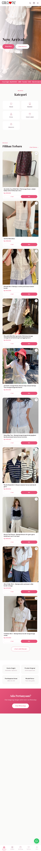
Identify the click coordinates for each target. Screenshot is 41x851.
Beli (29, 196)
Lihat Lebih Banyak (20, 649)
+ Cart (12, 196)
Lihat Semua (22, 46)
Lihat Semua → (34, 147)
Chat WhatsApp (20, 706)
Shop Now (8, 46)
